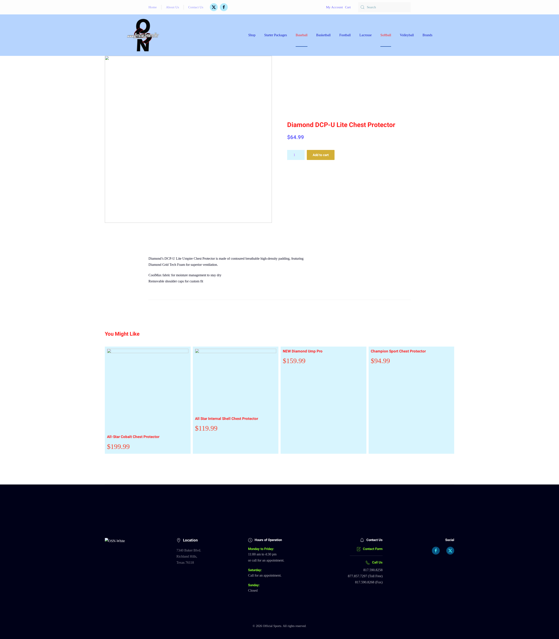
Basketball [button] (323, 35)
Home (152, 7)
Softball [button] (385, 35)
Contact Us (195, 7)
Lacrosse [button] (365, 35)
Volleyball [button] (407, 35)
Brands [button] (427, 35)
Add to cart (321, 155)
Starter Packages (275, 35)
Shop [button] (251, 35)
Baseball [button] (301, 35)
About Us (172, 7)
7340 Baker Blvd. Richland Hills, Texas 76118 (188, 556)
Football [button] (345, 35)
